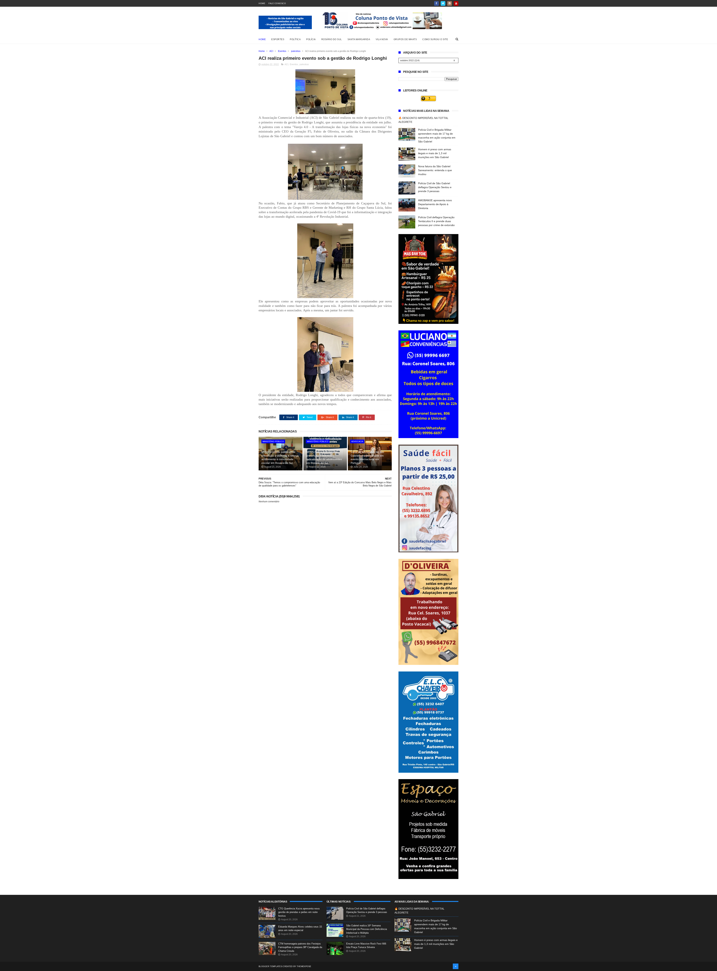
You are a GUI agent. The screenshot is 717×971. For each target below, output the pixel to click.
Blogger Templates (270, 966)
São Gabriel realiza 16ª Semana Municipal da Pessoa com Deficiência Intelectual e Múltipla (366, 929)
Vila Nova (382, 39)
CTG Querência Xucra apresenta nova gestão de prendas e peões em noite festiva (298, 912)
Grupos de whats (405, 39)
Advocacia (357, 441)
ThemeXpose (304, 966)
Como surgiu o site (435, 39)
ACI (271, 51)
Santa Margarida (358, 39)
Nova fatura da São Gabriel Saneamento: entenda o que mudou (435, 170)
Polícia (311, 39)
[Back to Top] (455, 966)
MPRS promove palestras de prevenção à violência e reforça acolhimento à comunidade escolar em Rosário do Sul (280, 457)
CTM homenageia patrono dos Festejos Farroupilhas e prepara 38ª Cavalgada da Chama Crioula (300, 947)
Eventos (282, 51)
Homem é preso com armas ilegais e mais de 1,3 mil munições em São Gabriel (434, 153)
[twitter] (443, 3)
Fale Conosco (277, 3)
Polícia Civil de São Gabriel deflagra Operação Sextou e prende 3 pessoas (434, 187)
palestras (295, 51)
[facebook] (436, 3)
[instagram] (449, 3)
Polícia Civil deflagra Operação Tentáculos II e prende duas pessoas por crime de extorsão (436, 221)
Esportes (277, 39)
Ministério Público (273, 441)
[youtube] (456, 3)
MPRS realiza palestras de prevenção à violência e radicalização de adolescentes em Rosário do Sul (324, 457)
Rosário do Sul (331, 39)
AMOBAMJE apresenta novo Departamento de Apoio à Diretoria (435, 204)
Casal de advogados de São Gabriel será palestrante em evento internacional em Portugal (367, 457)
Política (295, 39)
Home (262, 3)
